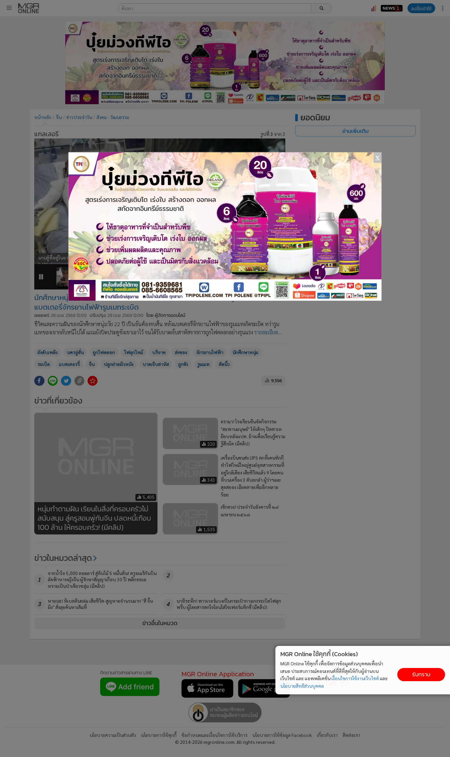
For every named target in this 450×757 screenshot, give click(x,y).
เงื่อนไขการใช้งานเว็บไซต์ (355, 678)
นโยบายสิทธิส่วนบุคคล (302, 686)
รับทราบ (421, 674)
